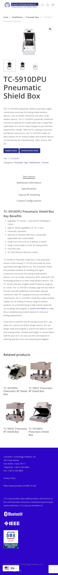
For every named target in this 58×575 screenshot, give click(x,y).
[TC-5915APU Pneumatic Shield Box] (41, 412)
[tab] (29, 176)
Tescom (45, 162)
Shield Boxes (17, 17)
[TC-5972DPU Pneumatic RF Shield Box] (16, 372)
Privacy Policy (9, 478)
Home (6, 17)
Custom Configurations (29, 200)
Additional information (29, 182)
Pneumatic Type (32, 17)
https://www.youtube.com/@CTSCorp (20, 485)
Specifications (29, 188)
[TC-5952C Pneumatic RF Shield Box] (16, 412)
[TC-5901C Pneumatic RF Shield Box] (41, 372)
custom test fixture (37, 308)
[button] (53, 5)
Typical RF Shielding (29, 194)
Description (29, 176)
